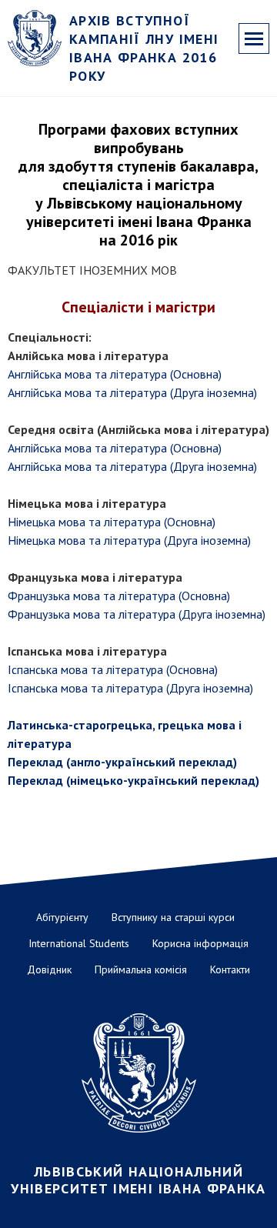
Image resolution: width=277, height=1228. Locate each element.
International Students (78, 943)
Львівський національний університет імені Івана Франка (138, 1180)
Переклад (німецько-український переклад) (133, 780)
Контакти (230, 969)
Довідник (49, 969)
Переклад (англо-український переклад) (122, 761)
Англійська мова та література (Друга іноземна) (132, 392)
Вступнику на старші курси (173, 917)
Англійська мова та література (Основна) (115, 374)
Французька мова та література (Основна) (119, 595)
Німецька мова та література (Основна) (111, 521)
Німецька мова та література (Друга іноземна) (129, 540)
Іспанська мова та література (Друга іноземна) (130, 688)
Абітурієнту (62, 917)
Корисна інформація (200, 943)
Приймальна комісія (141, 969)
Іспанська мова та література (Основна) (113, 669)
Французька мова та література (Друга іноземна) (136, 614)
